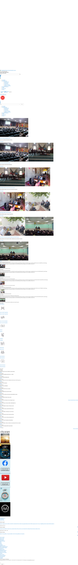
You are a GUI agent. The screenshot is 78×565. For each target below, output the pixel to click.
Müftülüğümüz (4, 80)
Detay (1, 261)
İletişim (3, 89)
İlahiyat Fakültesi (2, 545)
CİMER (3, 87)
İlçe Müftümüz (6, 81)
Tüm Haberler (2, 304)
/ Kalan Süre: (6, 92)
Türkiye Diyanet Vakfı (3, 547)
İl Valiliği (1, 544)
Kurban (1, 553)
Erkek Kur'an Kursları (3, 552)
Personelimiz (6, 83)
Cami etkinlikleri (2, 556)
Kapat (2, 564)
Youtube (1, 558)
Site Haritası (4, 88)
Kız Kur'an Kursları (3, 551)
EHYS (1, 542)
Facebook (1, 557)
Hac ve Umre (2, 538)
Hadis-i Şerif (2, 539)
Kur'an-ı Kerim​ (2, 537)
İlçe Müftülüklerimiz (5, 86)
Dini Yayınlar (2, 540)
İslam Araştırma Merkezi (4, 546)
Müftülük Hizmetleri (7, 85)
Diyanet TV (1, 548)
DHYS (1, 543)
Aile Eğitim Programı (3, 550)
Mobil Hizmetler (2, 541)
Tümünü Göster (75, 400)
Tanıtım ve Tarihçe (7, 84)
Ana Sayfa (3, 106)
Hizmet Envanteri (2, 555)
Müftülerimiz (6, 82)
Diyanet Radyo (2, 549)
